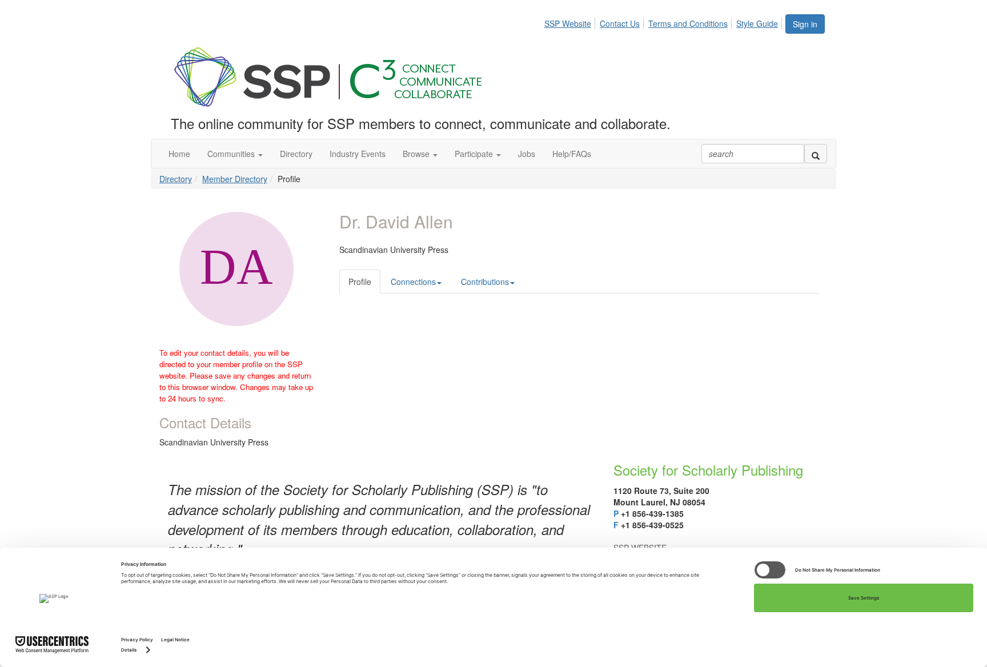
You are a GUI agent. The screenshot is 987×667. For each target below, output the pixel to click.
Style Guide (757, 23)
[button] (235, 153)
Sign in (805, 24)
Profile (359, 281)
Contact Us (620, 23)
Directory (175, 178)
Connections (413, 281)
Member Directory (234, 178)
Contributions (485, 281)
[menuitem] (571, 21)
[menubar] (664, 21)
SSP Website (567, 23)
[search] (815, 153)
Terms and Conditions (688, 23)
